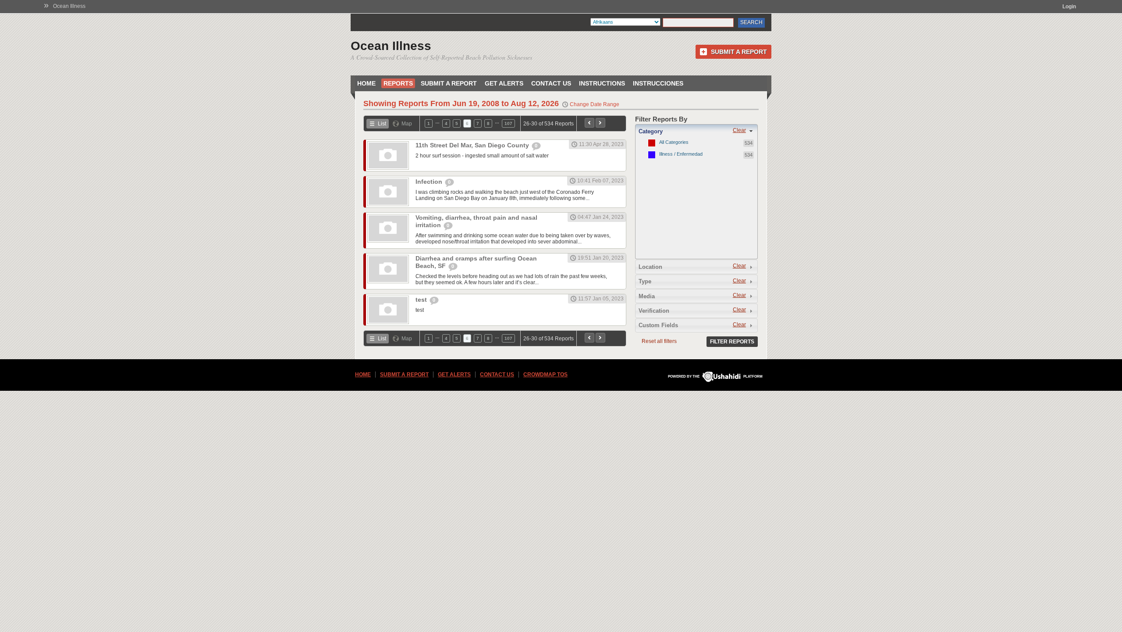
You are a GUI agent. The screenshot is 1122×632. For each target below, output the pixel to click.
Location (650, 267)
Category (651, 131)
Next (600, 123)
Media (647, 296)
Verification (654, 310)
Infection (429, 181)
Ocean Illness (69, 6)
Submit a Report (739, 51)
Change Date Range (594, 104)
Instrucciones (658, 83)
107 (508, 123)
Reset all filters (659, 341)
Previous (589, 123)
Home (366, 83)
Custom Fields (658, 325)
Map (406, 124)
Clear (739, 130)
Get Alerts (504, 83)
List (382, 124)
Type (645, 281)
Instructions (602, 83)
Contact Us (551, 83)
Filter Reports (732, 342)
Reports (398, 83)
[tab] (696, 131)
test (422, 299)
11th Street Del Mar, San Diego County (473, 145)
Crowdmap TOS (545, 374)
